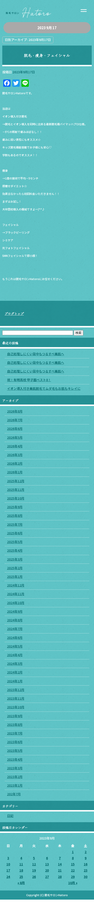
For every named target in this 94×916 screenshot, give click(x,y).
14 (60, 864)
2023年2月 (15, 776)
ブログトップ (14, 313)
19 (34, 870)
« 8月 (21, 882)
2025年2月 (15, 568)
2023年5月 (15, 750)
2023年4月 (15, 759)
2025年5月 (15, 541)
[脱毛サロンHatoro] (47, 11)
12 (34, 864)
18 (21, 870)
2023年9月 (15, 716)
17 (8, 870)
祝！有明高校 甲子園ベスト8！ (29, 380)
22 (73, 870)
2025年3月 (15, 559)
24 (8, 876)
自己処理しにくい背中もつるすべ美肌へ (35, 354)
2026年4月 (15, 446)
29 (73, 876)
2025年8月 (15, 515)
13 (47, 864)
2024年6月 (15, 637)
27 (47, 876)
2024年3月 (15, 663)
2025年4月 (15, 550)
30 (85, 876)
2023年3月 (15, 768)
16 (85, 864)
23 (85, 870)
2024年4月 (15, 655)
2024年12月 (15, 585)
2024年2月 (15, 672)
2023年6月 (15, 742)
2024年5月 (15, 646)
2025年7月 (15, 524)
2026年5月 (15, 437)
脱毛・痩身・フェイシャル (47, 55)
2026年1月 (15, 472)
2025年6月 (15, 533)
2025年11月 (15, 489)
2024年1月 (15, 681)
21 (60, 870)
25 (21, 876)
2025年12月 (15, 481)
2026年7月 (15, 420)
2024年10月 (15, 602)
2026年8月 (15, 411)
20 (47, 870)
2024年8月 (15, 620)
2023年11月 (15, 698)
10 (8, 864)
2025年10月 (15, 498)
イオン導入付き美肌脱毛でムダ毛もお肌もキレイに (44, 388)
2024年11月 (15, 594)
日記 (10, 815)
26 (34, 876)
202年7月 (14, 794)
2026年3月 (15, 454)
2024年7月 (15, 628)
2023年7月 (15, 733)
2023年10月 (15, 707)
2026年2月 (15, 463)
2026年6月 (15, 428)
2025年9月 (15, 507)
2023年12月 (15, 689)
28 (60, 876)
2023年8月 (15, 724)
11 (21, 864)
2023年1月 (15, 785)
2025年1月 (15, 576)
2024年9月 (15, 611)
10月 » (72, 882)
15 (73, 864)
